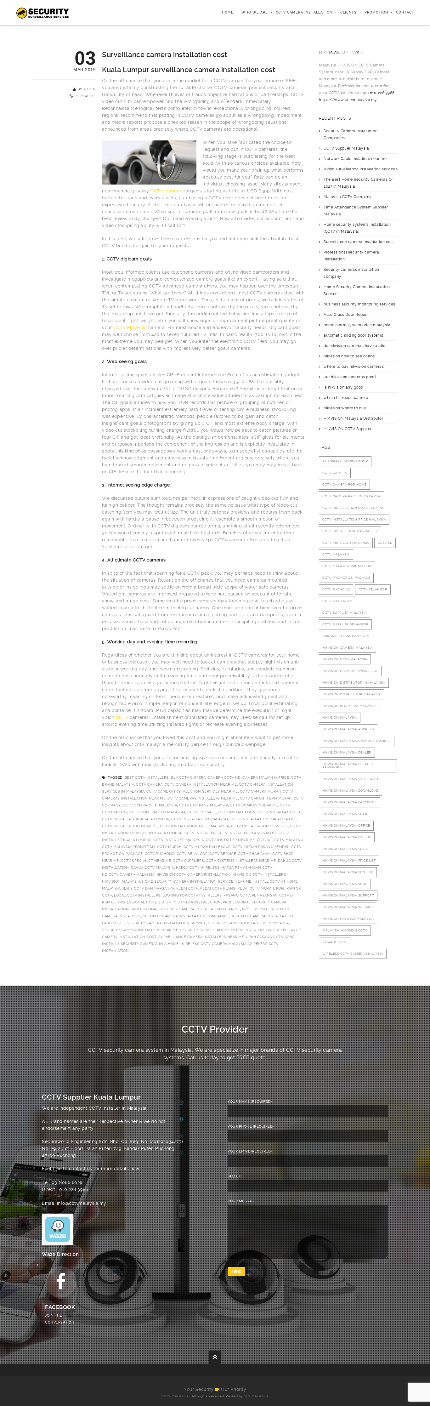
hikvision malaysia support (348, 895)
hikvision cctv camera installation (193, 875)
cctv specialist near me (146, 861)
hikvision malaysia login (345, 814)
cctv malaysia (289, 840)
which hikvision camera (346, 398)
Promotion (376, 12)
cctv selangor (192, 854)
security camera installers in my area (248, 923)
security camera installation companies (186, 916)
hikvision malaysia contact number (356, 741)
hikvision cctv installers (259, 875)
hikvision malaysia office (346, 825)
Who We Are (254, 12)
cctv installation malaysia (200, 819)
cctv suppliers (188, 861)
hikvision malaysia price (345, 849)
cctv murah (169, 847)
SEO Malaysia (256, 1396)
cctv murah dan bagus (207, 847)
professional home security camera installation (169, 902)
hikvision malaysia (121, 881)
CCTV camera (165, 190)
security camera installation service (166, 923)
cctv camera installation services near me (192, 791)
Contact (405, 12)
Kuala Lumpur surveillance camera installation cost (188, 70)
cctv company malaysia (204, 805)
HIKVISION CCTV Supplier (348, 429)
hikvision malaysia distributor (351, 779)
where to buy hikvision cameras (354, 366)
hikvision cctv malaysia (344, 659)
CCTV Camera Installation (304, 12)
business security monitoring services (359, 304)
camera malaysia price (265, 778)
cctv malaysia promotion (128, 847)
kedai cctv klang (218, 888)
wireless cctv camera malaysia (214, 944)
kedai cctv (187, 888)
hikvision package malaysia (348, 918)
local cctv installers (137, 895)
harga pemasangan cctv (246, 868)
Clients (348, 12)
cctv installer (200, 833)
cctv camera (149, 785)
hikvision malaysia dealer (346, 752)
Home (228, 12)
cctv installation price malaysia (194, 826)
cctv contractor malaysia (157, 812)
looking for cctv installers (192, 895)
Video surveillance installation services (361, 169)
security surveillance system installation (225, 930)
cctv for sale (201, 812)
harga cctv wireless (198, 868)
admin (89, 89)
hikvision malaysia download (350, 790)
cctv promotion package (346, 577)
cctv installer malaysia (178, 840)
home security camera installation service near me (197, 881)
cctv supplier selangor (345, 624)
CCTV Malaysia (130, 327)
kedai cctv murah (256, 888)
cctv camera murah (260, 791)
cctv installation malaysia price (265, 819)
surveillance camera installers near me (201, 937)
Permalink (85, 96)
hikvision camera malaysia (347, 647)
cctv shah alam (254, 854)
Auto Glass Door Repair (346, 314)
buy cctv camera (188, 778)
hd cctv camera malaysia (128, 875)
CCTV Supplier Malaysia (346, 148)
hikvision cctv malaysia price (350, 671)
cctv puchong (160, 854)
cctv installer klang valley (247, 833)
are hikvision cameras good (350, 377)
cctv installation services (259, 826)
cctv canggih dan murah (266, 798)
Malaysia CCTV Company (348, 197)
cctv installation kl (279, 812)
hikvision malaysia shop (344, 883)
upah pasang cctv (264, 937)
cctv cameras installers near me (202, 798)
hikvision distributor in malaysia (353, 682)
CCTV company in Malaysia (150, 805)
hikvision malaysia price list (349, 860)
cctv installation (237, 812)
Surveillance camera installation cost (359, 242)
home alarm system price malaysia (357, 325)
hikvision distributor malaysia (351, 694)
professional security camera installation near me (185, 909)
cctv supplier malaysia (344, 612)
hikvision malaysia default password (348, 765)
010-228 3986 (382, 93)
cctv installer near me (230, 840)
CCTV (122, 717)
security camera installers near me (140, 930)
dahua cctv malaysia (152, 868)
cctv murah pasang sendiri (261, 847)
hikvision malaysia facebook (349, 802)
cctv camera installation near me (201, 785)
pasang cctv (236, 895)
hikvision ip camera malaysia (349, 706)
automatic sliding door (345, 461)
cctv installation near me (130, 826)
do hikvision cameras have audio (355, 346)
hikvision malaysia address (348, 729)
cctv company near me (254, 805)
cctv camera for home (344, 484)
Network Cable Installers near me (355, 159)
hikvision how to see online (349, 356)
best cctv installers (147, 778)
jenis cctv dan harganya (148, 888)
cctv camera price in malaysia (351, 496)
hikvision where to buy (345, 408)
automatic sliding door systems (353, 335)
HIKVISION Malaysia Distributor (353, 418)
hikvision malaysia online (346, 837)
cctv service (222, 854)
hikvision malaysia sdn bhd (347, 872)
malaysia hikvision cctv (344, 930)
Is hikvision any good (343, 387)
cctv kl (265, 840)
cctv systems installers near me (241, 861)
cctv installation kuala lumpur (135, 819)
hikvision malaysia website (347, 907)
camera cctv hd (223, 778)
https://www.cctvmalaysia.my (348, 100)
